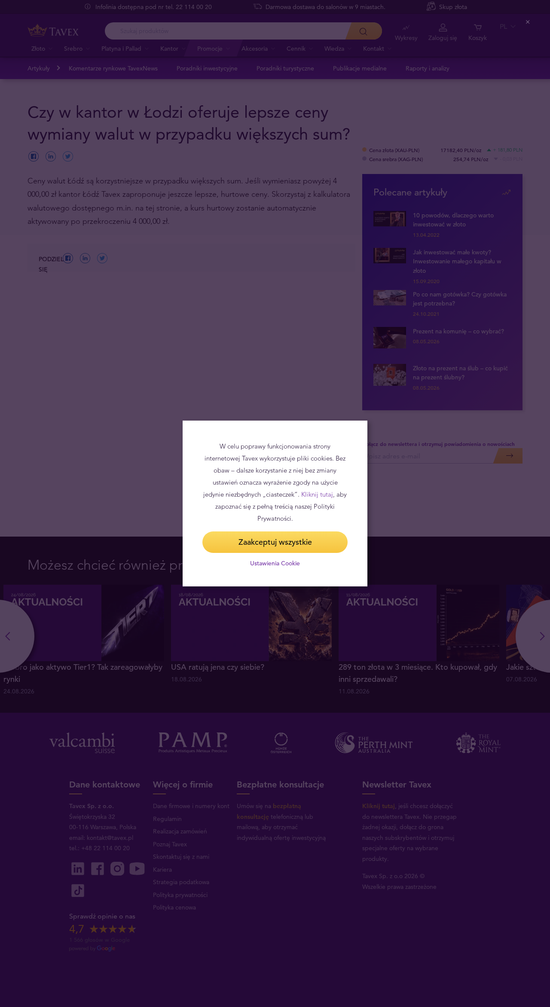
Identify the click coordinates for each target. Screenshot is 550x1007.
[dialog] (275, 503)
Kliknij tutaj (317, 494)
